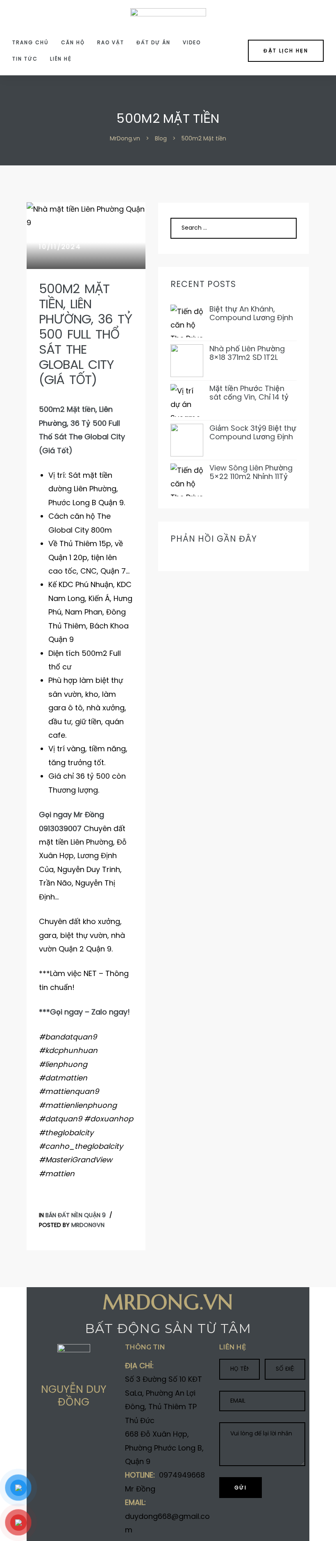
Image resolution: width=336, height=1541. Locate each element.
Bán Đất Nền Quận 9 (75, 1215)
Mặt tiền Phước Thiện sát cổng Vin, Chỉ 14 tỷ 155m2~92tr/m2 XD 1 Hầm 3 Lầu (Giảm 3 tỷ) (249, 393)
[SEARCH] (281, 228)
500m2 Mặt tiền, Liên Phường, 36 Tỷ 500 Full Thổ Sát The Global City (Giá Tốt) (85, 334)
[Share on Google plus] (66, 1431)
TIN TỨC (25, 58)
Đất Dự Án (153, 42)
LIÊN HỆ (61, 58)
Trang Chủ (30, 42)
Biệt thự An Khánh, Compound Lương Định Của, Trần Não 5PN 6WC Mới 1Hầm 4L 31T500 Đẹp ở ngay (253, 313)
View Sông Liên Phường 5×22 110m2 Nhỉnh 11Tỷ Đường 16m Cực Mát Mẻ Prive (252, 472)
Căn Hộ (73, 42)
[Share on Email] (98, 1431)
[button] (286, 50)
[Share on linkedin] (82, 1431)
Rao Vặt (110, 42)
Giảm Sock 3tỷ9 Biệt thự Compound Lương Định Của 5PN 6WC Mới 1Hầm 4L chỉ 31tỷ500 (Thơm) (252, 432)
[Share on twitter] (50, 1431)
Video (192, 42)
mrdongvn (87, 1225)
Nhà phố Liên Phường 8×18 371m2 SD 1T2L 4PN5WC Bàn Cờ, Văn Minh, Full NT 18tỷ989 (248, 353)
